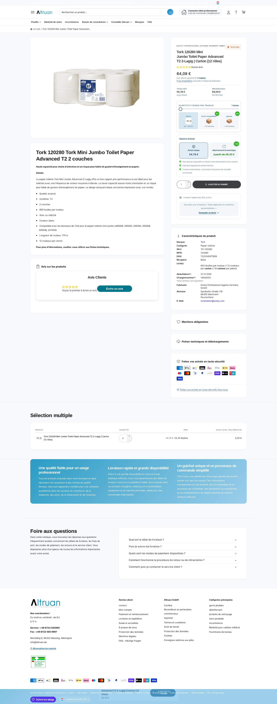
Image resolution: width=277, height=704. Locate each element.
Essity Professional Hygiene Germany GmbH (201, 46)
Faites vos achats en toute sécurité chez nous (204, 389)
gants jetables (216, 605)
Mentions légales (127, 636)
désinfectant (215, 609)
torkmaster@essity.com (212, 301)
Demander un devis (207, 213)
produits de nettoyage (220, 614)
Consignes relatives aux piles (179, 640)
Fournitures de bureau (220, 632)
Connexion (206, 3)
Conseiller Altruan (120, 22)
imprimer (168, 618)
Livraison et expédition (130, 618)
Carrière (168, 605)
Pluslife (34, 22)
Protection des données (131, 632)
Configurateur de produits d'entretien (178, 3)
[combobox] (116, 12)
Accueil (36, 29)
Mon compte (125, 609)
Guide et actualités (128, 623)
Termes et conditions (175, 622)
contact (123, 605)
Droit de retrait (171, 626)
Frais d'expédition (184, 81)
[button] (32, 12)
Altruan (40, 693)
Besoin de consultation (93, 22)
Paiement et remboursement (133, 614)
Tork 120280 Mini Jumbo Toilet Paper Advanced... (66, 29)
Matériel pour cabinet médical (224, 627)
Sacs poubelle (216, 618)
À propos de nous (128, 627)
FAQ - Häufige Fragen (130, 640)
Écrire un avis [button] (114, 288)
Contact (152, 3)
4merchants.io (59, 693)
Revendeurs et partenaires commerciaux (177, 611)
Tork (203, 242)
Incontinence (216, 623)
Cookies (168, 635)
